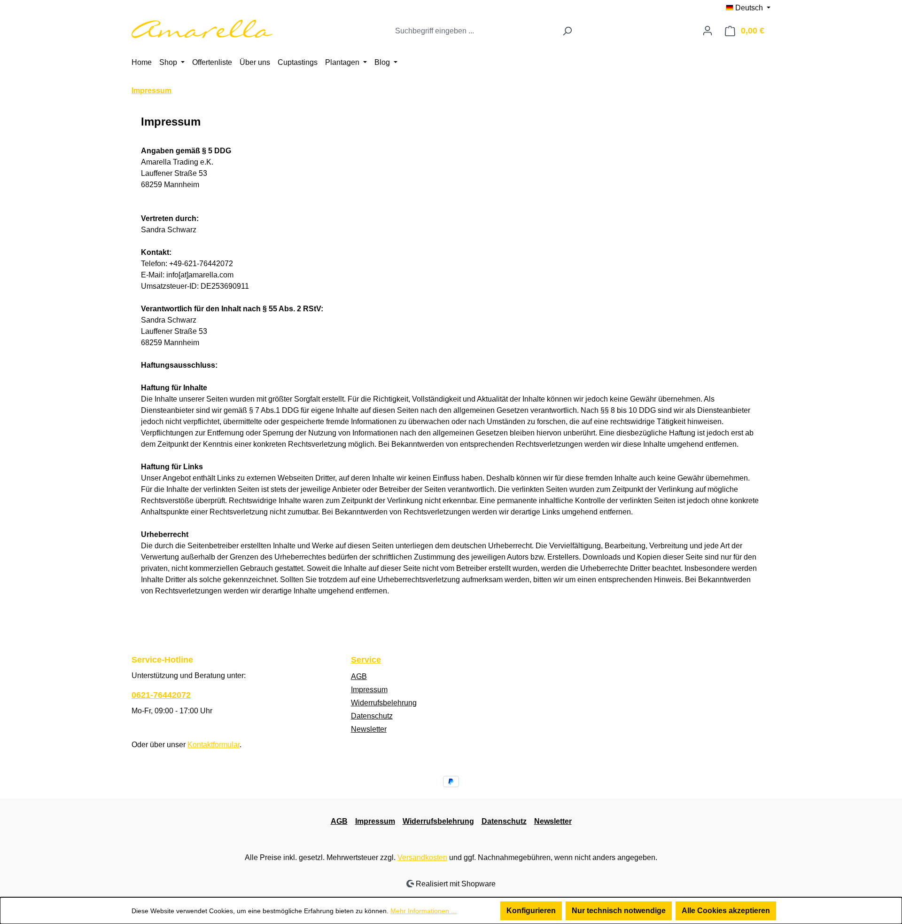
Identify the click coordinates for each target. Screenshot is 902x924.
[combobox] (473, 31)
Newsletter (369, 729)
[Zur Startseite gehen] (202, 29)
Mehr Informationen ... (423, 911)
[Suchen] (567, 31)
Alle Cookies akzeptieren (726, 911)
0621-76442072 (161, 695)
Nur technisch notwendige (619, 911)
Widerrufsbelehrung (384, 703)
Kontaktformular (213, 745)
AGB (359, 676)
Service (366, 659)
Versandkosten (422, 857)
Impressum (369, 690)
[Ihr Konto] (707, 30)
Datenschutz (372, 716)
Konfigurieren (531, 911)
